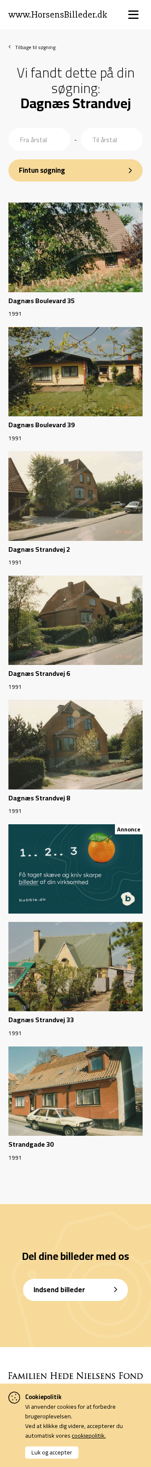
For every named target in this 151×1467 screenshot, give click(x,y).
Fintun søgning (42, 170)
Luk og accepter (51, 1452)
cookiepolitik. (89, 1435)
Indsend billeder (59, 1289)
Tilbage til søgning (35, 47)
